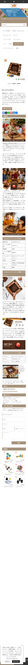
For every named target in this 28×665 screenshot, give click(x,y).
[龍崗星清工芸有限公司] (14, 6)
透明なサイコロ (8, 461)
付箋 (16, 400)
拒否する (7, 661)
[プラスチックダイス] (8, 480)
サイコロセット (11, 18)
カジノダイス (20, 486)
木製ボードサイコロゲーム (9, 389)
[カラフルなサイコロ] (19, 468)
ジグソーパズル (12, 398)
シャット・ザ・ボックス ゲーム (10, 391)
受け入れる (15, 661)
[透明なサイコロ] (8, 456)
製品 (5, 18)
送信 (19, 442)
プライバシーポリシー (12, 658)
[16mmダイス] (8, 468)
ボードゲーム (6, 400)
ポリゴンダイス (19, 461)
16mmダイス (8, 474)
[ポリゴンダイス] (19, 456)
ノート (11, 400)
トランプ (5, 398)
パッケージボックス (16, 402)
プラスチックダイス (8, 486)
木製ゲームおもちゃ (7, 397)
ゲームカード (16, 397)
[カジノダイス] (19, 480)
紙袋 (4, 403)
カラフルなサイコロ (19, 474)
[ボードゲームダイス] (14, 69)
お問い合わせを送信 (7, 108)
